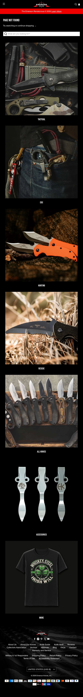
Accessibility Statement (49, 658)
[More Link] (41, 577)
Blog (55, 647)
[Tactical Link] (41, 79)
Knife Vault (58, 644)
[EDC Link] (41, 162)
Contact (72, 647)
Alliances (45, 647)
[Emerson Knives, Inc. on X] (45, 639)
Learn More (56, 11)
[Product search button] (6, 34)
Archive (33, 647)
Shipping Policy (39, 655)
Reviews (71, 644)
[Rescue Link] (41, 328)
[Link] (41, 494)
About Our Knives (28, 644)
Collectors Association (16, 647)
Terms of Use (29, 658)
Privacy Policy (71, 655)
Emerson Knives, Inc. (44, 676)
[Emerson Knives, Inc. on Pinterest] (41, 639)
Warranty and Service (41, 650)
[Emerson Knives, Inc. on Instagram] (38, 639)
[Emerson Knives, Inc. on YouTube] (48, 639)
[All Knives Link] (41, 411)
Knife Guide (45, 644)
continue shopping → (27, 25)
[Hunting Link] (41, 245)
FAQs (63, 647)
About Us (12, 644)
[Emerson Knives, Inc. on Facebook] (35, 639)
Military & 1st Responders (17, 655)
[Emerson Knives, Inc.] (41, 4)
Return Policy (55, 655)
